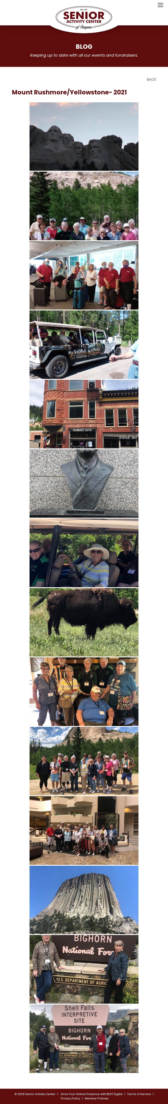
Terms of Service (139, 1094)
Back (151, 79)
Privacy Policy (70, 1098)
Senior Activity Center (40, 1094)
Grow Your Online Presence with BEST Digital (91, 1094)
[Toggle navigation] (160, 5)
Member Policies (96, 1098)
